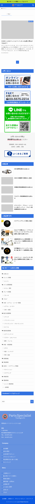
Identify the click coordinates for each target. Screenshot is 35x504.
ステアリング (7, 373)
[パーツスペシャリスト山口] (17, 5)
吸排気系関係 (7, 330)
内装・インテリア (8, 351)
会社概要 (4, 498)
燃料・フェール (8, 341)
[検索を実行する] (32, 401)
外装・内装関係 (8, 344)
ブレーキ (6, 295)
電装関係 (6, 380)
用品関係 (6, 362)
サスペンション (8, 369)
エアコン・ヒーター (9, 306)
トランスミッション (9, 320)
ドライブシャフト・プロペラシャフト (14, 323)
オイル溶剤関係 (8, 284)
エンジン (6, 281)
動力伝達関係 (7, 313)
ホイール (6, 327)
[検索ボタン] (33, 5)
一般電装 (6, 387)
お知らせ (6, 273)
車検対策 (6, 376)
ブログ (5, 299)
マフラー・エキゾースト (10, 337)
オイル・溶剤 (7, 288)
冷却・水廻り (7, 309)
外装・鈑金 (7, 355)
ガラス (6, 348)
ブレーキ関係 (7, 291)
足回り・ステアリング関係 (11, 366)
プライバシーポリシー (20, 498)
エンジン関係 (7, 277)
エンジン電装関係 (8, 384)
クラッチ (6, 317)
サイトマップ (29, 498)
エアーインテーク (8, 334)
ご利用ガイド (10, 498)
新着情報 (6, 358)
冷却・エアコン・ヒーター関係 (12, 302)
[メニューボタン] (2, 5)
